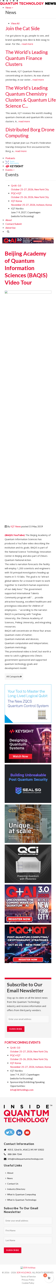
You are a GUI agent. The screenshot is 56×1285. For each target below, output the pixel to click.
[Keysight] (14, 166)
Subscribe (15, 1029)
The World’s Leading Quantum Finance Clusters (26, 58)
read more (27, 43)
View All (15, 23)
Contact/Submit (13, 223)
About (8, 220)
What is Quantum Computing (21, 1194)
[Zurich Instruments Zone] (12, 162)
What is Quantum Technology (21, 1199)
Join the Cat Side (22, 28)
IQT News (16, 526)
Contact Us (12, 1183)
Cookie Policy (28, 1283)
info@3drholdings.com (21, 1089)
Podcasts (10, 158)
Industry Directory (16, 1189)
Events (9, 169)
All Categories (13, 676)
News (8, 7)
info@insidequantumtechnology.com (25, 1159)
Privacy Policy (28, 1280)
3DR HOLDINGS (23, 1272)
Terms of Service (28, 1276)
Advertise (10, 227)
